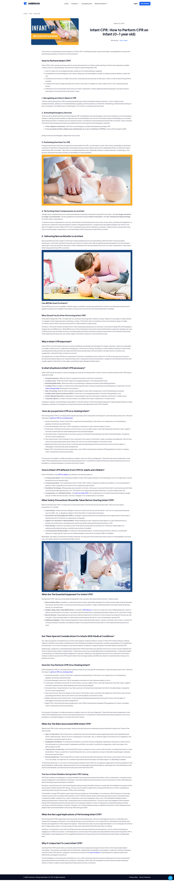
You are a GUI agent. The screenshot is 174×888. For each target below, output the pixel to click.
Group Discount (87, 3)
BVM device (87, 610)
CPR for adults (63, 474)
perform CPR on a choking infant (61, 418)
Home (66, 3)
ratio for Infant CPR (81, 493)
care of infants (95, 852)
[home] (32, 3)
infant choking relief (52, 388)
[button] (75, 3)
